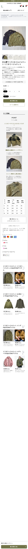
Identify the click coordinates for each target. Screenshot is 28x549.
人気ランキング (20, 10)
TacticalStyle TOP (5, 15)
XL (19, 91)
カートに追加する (14, 104)
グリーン (6, 96)
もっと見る (24, 268)
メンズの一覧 (4, 16)
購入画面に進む (14, 100)
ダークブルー (13, 96)
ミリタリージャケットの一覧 (17, 15)
